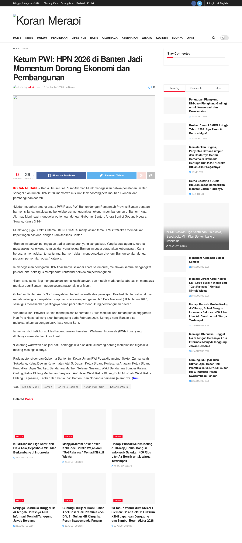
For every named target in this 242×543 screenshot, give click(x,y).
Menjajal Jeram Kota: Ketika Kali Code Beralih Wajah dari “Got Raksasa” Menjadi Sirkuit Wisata (83, 450)
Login (212, 3)
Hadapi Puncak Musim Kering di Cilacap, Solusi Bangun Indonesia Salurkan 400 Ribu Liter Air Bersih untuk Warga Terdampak (132, 452)
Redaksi (80, 3)
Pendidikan (59, 37)
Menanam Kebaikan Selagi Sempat (206, 260)
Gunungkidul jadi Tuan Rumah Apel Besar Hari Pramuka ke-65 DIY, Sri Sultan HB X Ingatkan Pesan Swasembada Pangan (83, 514)
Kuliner (162, 37)
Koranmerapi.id (119, 386)
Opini (190, 37)
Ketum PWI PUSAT (95, 386)
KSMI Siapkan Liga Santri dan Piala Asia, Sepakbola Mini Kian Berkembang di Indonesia (34, 448)
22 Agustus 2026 (122, 465)
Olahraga (110, 37)
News (29, 37)
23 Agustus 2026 (24, 457)
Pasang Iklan (67, 3)
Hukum (42, 37)
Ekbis (94, 37)
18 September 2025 (53, 87)
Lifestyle (79, 37)
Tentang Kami (51, 3)
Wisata (147, 37)
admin (31, 87)
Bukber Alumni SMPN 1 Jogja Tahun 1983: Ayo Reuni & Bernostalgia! (208, 129)
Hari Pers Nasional (68, 386)
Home (17, 37)
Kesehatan (130, 37)
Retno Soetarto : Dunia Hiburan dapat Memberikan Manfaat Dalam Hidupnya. (207, 185)
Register (224, 3)
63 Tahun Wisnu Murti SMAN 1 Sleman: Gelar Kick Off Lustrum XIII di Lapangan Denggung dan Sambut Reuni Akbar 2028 (133, 514)
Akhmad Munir (30, 386)
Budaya (177, 37)
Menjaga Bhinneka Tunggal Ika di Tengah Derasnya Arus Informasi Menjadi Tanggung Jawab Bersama (34, 514)
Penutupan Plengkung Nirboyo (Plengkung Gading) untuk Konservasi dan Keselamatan (208, 105)
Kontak (90, 3)
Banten (48, 386)
